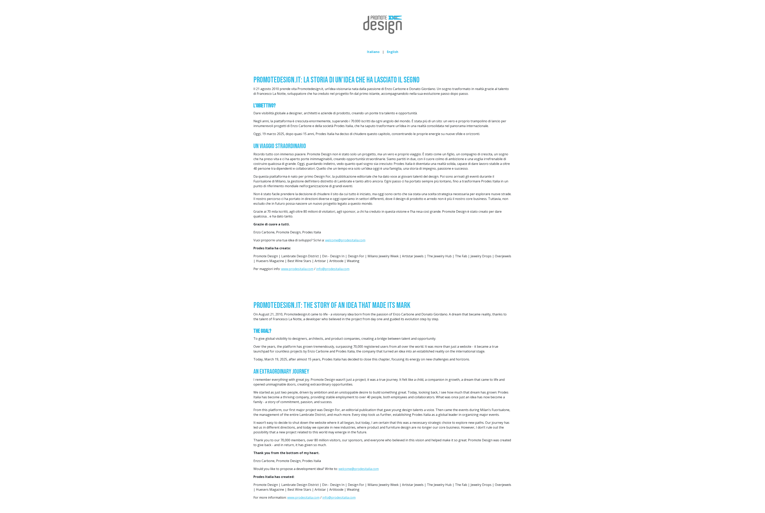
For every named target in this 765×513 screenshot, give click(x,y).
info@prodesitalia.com (332, 269)
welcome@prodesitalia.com (345, 240)
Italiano (373, 52)
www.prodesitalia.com (297, 269)
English (392, 52)
